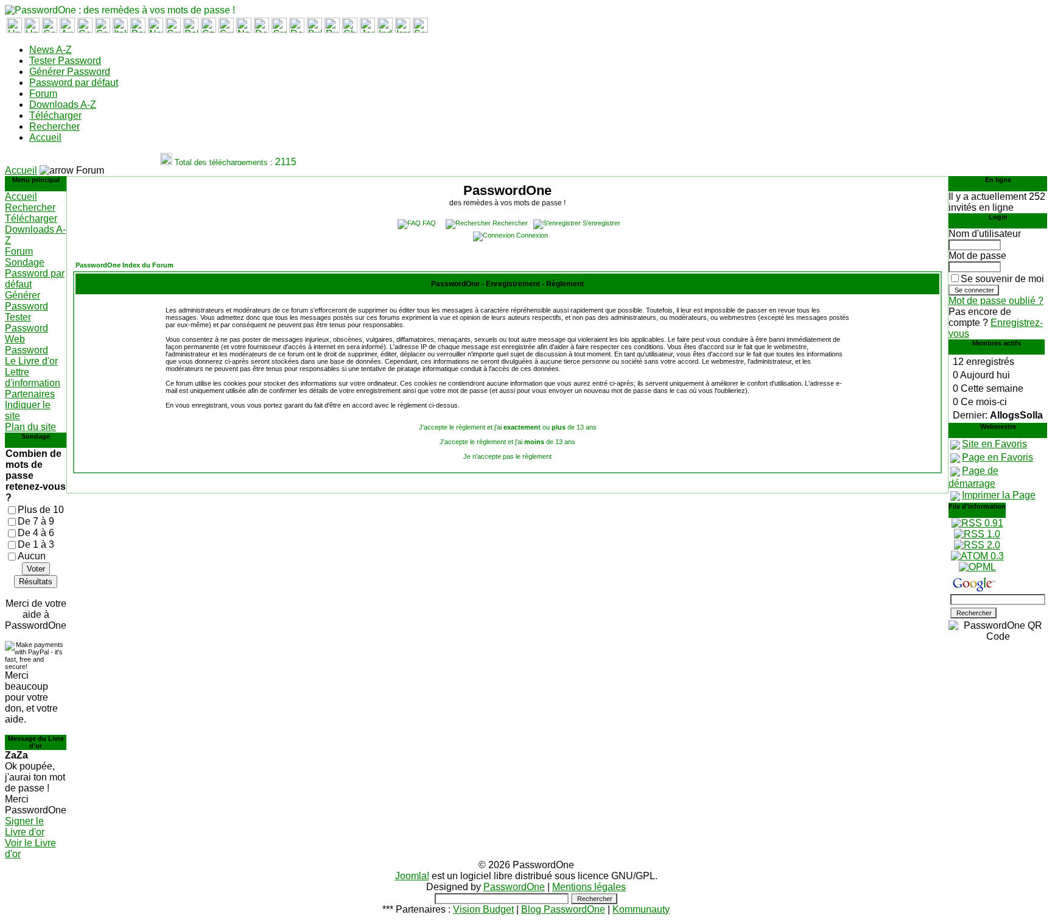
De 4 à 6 (36, 533)
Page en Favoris (997, 457)
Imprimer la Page (999, 495)
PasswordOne (514, 887)
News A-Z (50, 49)
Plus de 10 (41, 509)
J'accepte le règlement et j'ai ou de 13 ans (508, 427)
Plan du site (30, 427)
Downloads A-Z (62, 104)
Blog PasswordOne (563, 909)
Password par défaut (73, 82)
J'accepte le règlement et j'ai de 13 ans (507, 441)
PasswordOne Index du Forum (124, 265)
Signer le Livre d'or (24, 826)
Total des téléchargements (215, 162)
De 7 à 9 (36, 521)
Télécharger (55, 115)
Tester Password (65, 60)
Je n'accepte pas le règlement (507, 456)
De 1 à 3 (36, 544)
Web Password (26, 344)
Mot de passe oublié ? (996, 300)
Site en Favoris (994, 444)
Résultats (35, 581)
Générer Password (69, 71)
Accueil (45, 137)
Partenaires (30, 394)
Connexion (532, 235)
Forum (43, 93)
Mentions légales (589, 887)
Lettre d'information (32, 377)
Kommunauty (641, 909)
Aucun (32, 556)
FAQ (429, 223)
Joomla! (412, 876)
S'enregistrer (601, 223)
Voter (36, 568)
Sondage (24, 262)
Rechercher (54, 126)
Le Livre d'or (31, 361)
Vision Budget (483, 909)
